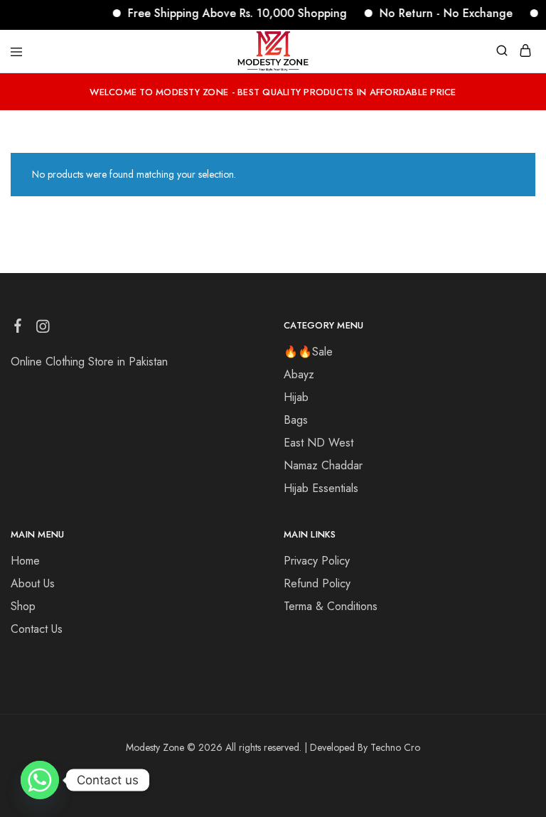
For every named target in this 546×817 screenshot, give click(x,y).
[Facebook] (18, 328)
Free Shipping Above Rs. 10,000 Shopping (230, 13)
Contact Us (37, 629)
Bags (296, 420)
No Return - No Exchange (439, 13)
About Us (33, 583)
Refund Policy (317, 583)
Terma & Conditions (331, 606)
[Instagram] (43, 329)
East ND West (318, 442)
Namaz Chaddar (323, 465)
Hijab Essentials (321, 488)
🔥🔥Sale (308, 351)
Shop (23, 606)
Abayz (299, 374)
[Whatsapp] (40, 780)
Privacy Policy (317, 560)
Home (25, 560)
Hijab (296, 397)
